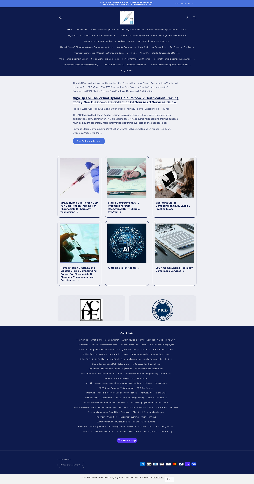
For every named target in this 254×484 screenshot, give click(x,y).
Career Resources (108, 345)
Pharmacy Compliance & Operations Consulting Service (105, 350)
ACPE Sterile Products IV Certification (116, 388)
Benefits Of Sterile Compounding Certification (126, 378)
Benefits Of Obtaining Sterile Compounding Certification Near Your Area (112, 427)
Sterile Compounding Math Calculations (110, 364)
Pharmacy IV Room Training (153, 393)
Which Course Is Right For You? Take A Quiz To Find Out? (148, 340)
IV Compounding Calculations (146, 364)
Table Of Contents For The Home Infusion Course (105, 354)
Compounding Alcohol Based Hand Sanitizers (109, 412)
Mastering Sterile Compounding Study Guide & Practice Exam (173, 205)
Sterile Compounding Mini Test (158, 359)
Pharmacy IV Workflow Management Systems (117, 417)
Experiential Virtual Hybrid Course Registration (111, 369)
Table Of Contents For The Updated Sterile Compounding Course (110, 359)
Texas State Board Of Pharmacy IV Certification (105, 403)
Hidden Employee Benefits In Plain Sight (150, 403)
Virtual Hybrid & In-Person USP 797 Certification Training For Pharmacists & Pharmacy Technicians (79, 207)
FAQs (136, 350)
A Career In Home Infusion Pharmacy (136, 407)
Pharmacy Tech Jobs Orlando (134, 345)
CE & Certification (145, 388)
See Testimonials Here (89, 141)
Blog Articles (168, 427)
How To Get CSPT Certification (99, 398)
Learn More (158, 478)
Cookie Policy (166, 432)
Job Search (153, 427)
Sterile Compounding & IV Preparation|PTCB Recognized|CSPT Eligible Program (124, 207)
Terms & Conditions (104, 432)
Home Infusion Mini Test (167, 407)
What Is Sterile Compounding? (105, 340)
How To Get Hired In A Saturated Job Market (95, 407)
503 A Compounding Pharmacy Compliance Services (174, 269)
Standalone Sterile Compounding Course (150, 354)
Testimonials (82, 340)
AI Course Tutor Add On (122, 268)
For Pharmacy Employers (162, 345)
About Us (145, 350)
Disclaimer (121, 432)
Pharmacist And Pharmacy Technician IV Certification (111, 393)
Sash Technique (148, 417)
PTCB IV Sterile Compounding (130, 398)
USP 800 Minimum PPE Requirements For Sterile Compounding (126, 422)
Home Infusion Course (163, 350)
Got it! (169, 479)
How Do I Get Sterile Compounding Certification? (148, 374)
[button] (61, 18)
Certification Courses (88, 345)
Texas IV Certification (157, 398)
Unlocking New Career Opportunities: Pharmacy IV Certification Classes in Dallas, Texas (126, 383)
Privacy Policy (150, 432)
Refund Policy (135, 432)
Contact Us (87, 432)
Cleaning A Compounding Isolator (148, 412)
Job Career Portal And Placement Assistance (102, 374)
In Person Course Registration (149, 369)
